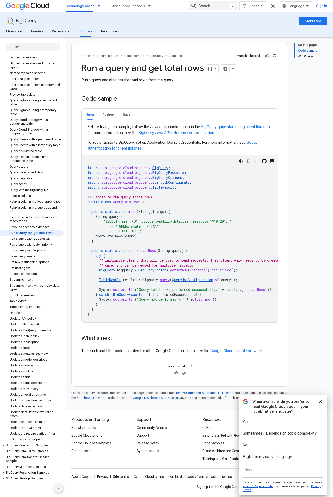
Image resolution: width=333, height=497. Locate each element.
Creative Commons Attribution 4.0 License (203, 393)
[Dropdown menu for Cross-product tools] (151, 6)
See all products (83, 428)
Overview (14, 31)
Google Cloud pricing (87, 435)
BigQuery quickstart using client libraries (235, 126)
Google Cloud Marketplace (91, 443)
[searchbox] (33, 47)
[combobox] (213, 5)
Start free (313, 21)
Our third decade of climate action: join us (200, 476)
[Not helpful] (274, 55)
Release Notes (148, 443)
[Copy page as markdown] (225, 69)
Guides (37, 31)
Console (256, 6)
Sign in (321, 6)
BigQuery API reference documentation (176, 132)
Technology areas (79, 6)
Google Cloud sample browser (236, 350)
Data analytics (134, 55)
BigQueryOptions (167, 177)
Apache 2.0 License (90, 398)
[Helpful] (267, 55)
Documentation (107, 55)
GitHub (207, 428)
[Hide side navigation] (59, 488)
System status (148, 451)
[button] (32, 445)
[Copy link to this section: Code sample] (122, 99)
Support (143, 435)
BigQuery (26, 21)
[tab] (90, 114)
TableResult (163, 187)
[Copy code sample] (249, 161)
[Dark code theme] (241, 161)
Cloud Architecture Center (222, 451)
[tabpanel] (180, 223)
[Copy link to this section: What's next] (117, 339)
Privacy (102, 476)
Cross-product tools (127, 6)
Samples (85, 31)
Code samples (213, 443)
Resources (110, 31)
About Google (81, 476)
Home (85, 55)
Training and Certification (221, 459)
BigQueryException (169, 172)
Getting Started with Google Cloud (228, 435)
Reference (61, 31)
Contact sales (81, 451)
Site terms (121, 476)
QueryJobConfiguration (173, 182)
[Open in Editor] (256, 161)
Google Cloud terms (149, 476)
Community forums (152, 428)
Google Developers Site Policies (155, 398)
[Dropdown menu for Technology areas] (100, 6)
